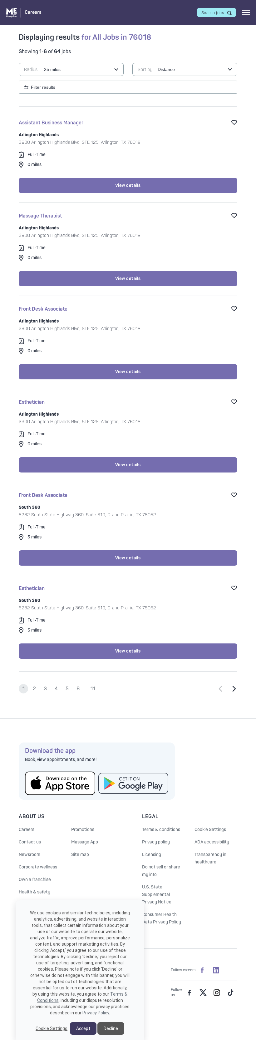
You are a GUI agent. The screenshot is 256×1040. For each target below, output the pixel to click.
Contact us (30, 842)
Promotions (82, 829)
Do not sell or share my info (161, 870)
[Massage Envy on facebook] (189, 992)
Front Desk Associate (43, 309)
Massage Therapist (40, 216)
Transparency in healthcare (210, 858)
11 (93, 689)
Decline (111, 1028)
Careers (26, 829)
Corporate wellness (38, 867)
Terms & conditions (161, 829)
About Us (31, 816)
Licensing (151, 854)
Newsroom (29, 854)
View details (128, 185)
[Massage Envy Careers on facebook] (202, 970)
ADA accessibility (211, 842)
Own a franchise (35, 879)
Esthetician (32, 402)
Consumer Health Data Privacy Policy (161, 918)
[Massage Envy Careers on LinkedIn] (216, 970)
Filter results (43, 87)
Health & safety (34, 892)
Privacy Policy (95, 1012)
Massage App (84, 842)
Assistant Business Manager (51, 123)
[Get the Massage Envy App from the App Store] (60, 783)
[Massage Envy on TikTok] (230, 992)
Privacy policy (156, 842)
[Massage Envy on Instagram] (217, 992)
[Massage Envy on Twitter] (203, 992)
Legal (150, 816)
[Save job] (234, 122)
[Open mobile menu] (246, 12)
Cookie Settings (210, 829)
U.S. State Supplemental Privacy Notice (156, 894)
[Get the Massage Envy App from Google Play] (133, 783)
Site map (80, 854)
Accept (83, 1028)
